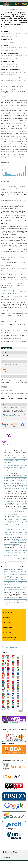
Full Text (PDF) (7, 348)
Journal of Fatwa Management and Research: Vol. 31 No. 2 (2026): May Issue (15, 460)
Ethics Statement (6, 619)
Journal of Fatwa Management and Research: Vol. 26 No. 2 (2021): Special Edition (15, 534)
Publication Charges (7, 632)
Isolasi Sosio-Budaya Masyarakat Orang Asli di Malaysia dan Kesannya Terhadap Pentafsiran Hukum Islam (15, 465)
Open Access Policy (7, 622)
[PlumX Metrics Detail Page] (8, 436)
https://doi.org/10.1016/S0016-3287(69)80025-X (11, 293)
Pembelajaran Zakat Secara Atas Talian (17, 587)
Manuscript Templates (7, 612)
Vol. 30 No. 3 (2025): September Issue (9, 9)
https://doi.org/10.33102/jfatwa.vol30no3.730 (13, 86)
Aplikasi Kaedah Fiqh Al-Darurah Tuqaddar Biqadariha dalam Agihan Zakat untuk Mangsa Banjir (15, 509)
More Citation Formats (9, 418)
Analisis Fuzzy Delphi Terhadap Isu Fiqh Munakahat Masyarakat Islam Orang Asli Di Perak (15, 457)
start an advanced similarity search (16, 561)
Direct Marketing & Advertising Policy (10, 639)
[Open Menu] (1, 3)
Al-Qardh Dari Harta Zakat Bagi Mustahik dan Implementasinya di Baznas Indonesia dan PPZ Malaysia (15, 485)
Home (2, 7)
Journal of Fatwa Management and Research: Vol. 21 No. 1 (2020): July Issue (15, 583)
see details (9, 444)
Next (24, 558)
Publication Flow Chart (7, 629)
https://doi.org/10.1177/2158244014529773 (10, 299)
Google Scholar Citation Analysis (9, 637)
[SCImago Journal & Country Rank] (10, 647)
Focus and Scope (6, 614)
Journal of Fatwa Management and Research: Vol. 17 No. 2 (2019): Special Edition (15, 488)
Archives (24, 7)
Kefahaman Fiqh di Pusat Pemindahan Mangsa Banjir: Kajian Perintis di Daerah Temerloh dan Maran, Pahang (15, 501)
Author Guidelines (6, 617)
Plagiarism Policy (6, 624)
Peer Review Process (7, 627)
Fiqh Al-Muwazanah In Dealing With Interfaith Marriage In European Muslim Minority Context (15, 550)
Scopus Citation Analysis (8, 634)
